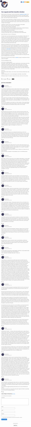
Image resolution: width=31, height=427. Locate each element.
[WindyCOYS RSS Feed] (25, 2)
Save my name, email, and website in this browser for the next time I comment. (12, 417)
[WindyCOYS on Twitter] (23, 2)
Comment (3, 397)
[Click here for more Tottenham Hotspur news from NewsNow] (15, 425)
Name (2, 406)
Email (2, 410)
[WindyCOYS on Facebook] (21, 2)
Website (2, 413)
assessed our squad (23, 14)
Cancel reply (13, 393)
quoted (17, 57)
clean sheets (9, 48)
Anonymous (10, 393)
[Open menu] (1, 1)
